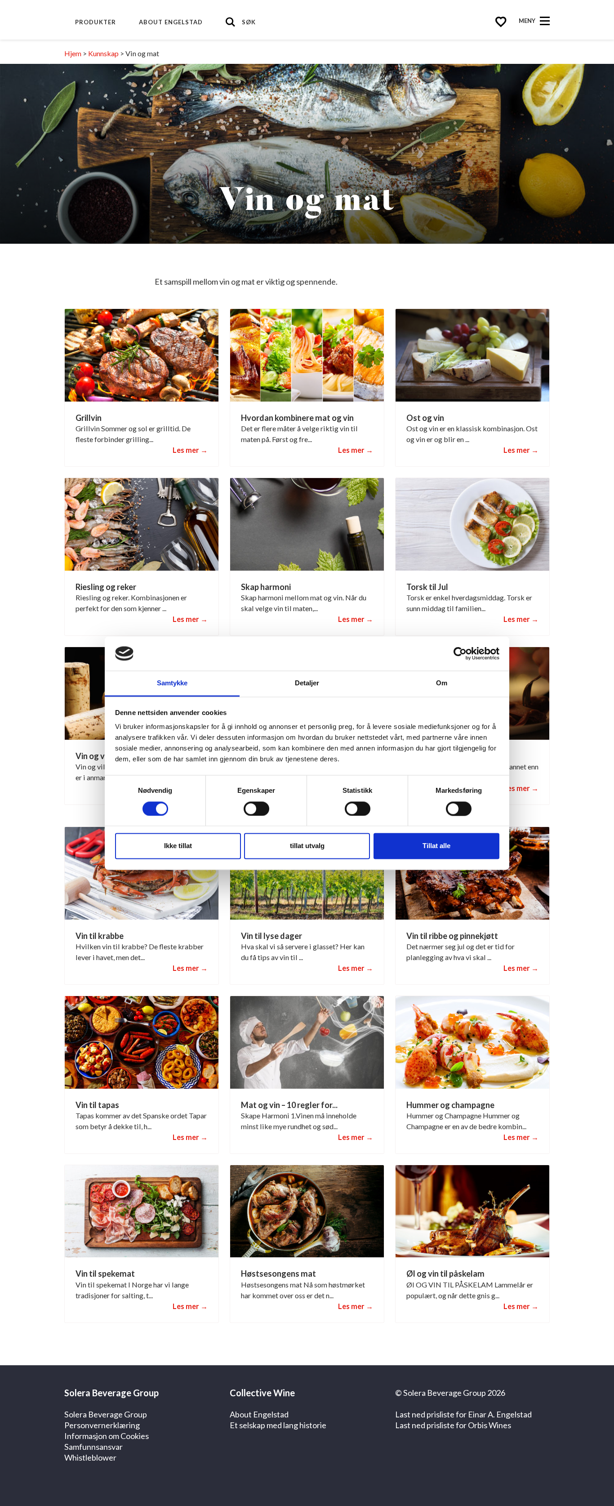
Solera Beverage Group (105, 1414)
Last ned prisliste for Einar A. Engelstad (463, 1414)
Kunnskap (103, 53)
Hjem (72, 53)
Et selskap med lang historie (278, 1425)
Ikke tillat (178, 846)
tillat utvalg (307, 846)
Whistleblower (90, 1457)
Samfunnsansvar (93, 1447)
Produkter (95, 22)
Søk (249, 22)
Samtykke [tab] (172, 683)
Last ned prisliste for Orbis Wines (453, 1425)
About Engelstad (171, 22)
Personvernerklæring (102, 1425)
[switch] (256, 808)
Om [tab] (441, 683)
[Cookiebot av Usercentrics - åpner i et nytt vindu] (460, 653)
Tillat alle (436, 846)
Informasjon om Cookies (106, 1436)
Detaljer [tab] (307, 683)
